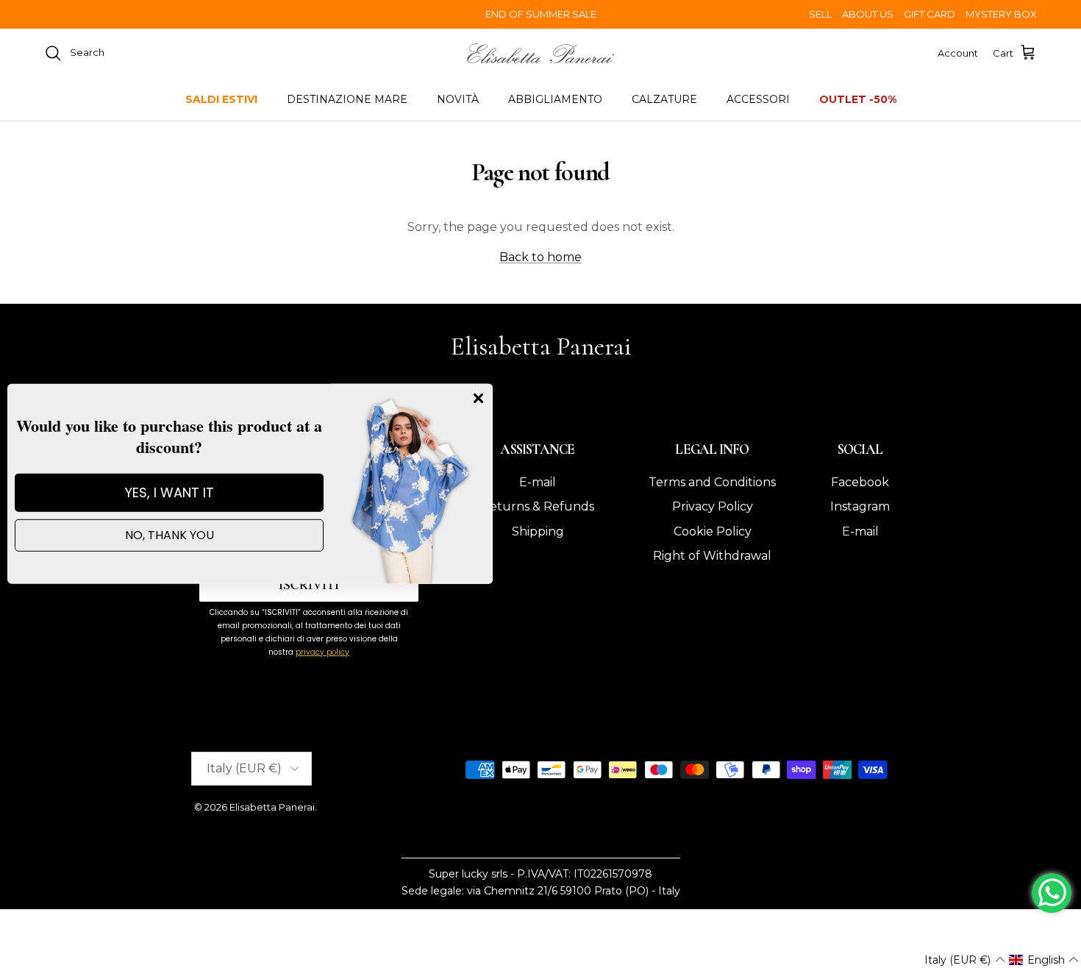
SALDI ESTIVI (221, 99)
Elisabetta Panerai (272, 807)
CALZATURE (664, 99)
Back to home (540, 257)
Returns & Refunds (537, 506)
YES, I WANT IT (169, 492)
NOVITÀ (458, 99)
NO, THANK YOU (169, 535)
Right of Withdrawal (712, 556)
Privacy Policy (712, 506)
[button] (964, 960)
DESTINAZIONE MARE (347, 99)
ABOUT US (867, 14)
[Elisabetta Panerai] (540, 53)
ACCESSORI (758, 99)
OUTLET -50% (857, 99)
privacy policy (322, 652)
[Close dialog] (478, 398)
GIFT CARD (929, 14)
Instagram (860, 506)
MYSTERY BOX (1001, 14)
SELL (820, 14)
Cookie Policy (713, 531)
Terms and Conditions (712, 482)
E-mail (537, 482)
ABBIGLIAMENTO (555, 99)
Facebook (860, 482)
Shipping (538, 531)
